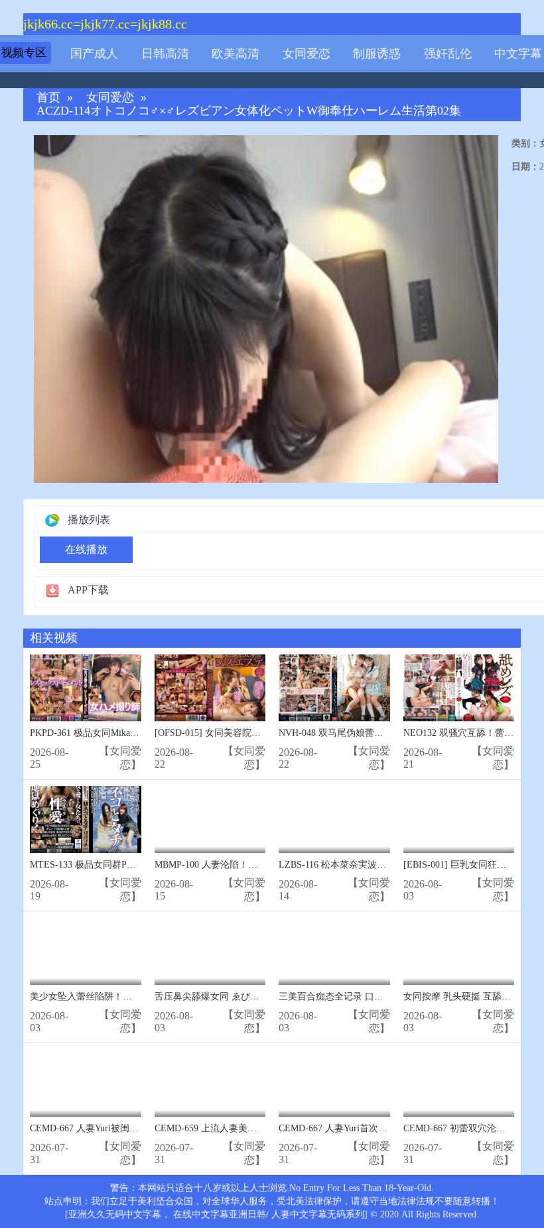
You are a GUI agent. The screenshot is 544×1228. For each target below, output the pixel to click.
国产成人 (94, 53)
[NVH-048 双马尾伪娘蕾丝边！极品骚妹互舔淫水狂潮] (334, 687)
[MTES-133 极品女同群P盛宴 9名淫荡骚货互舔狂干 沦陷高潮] (85, 819)
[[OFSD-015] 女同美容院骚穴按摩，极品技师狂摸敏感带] (210, 687)
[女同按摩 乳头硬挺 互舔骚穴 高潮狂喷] (459, 951)
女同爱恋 (306, 53)
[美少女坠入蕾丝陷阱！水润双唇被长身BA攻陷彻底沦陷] (85, 951)
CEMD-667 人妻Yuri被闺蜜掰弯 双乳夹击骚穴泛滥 (132, 1128)
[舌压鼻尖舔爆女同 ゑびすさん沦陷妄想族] (210, 951)
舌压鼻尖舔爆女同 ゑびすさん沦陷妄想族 (239, 996)
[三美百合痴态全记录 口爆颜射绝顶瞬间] (334, 951)
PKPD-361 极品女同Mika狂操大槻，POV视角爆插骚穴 (140, 733)
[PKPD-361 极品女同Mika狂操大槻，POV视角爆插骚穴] (85, 687)
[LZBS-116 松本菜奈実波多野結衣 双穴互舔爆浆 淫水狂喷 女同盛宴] (334, 819)
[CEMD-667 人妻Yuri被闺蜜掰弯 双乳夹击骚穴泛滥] (85, 1083)
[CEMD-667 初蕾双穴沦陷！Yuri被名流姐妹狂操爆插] (459, 1083)
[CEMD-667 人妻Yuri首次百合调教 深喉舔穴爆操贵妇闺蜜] (334, 1083)
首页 (48, 97)
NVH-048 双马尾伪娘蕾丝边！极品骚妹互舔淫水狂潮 (387, 733)
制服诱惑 (377, 53)
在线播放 (86, 549)
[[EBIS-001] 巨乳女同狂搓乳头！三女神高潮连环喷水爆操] (459, 819)
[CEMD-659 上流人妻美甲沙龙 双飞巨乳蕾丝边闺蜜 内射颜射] (210, 1083)
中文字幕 (518, 53)
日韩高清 (165, 53)
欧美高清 (235, 53)
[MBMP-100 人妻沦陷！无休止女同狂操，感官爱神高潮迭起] (210, 819)
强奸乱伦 (448, 53)
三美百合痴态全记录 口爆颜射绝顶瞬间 (359, 996)
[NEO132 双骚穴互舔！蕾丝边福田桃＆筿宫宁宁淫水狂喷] (459, 687)
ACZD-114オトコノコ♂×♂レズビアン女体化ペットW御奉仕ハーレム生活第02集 (248, 111)
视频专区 (23, 52)
